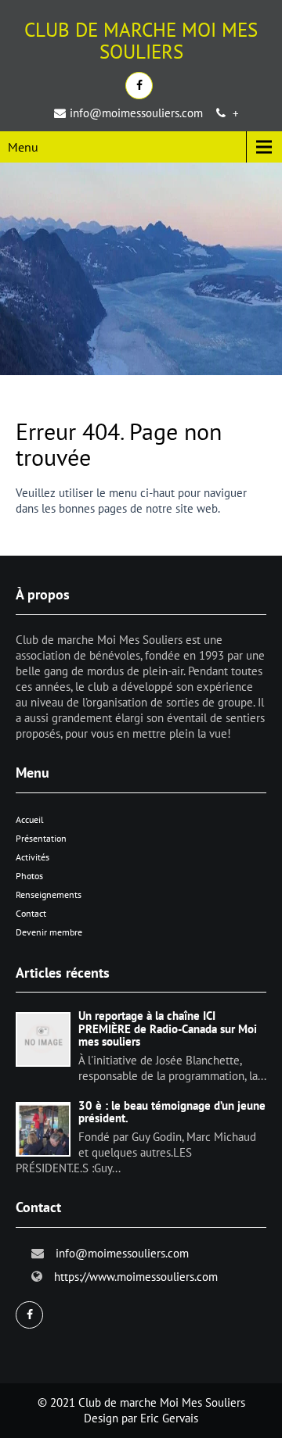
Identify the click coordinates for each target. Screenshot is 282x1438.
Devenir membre (49, 932)
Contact (31, 913)
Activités (32, 857)
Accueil (30, 819)
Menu (23, 147)
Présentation (41, 838)
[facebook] (139, 85)
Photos (29, 876)
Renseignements (48, 894)
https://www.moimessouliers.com (136, 1276)
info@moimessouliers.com (136, 113)
